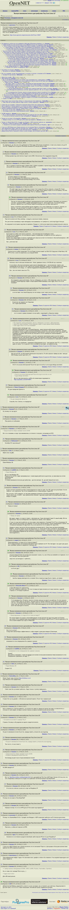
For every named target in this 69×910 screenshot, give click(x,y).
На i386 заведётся (6, 113)
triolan (51, 53)
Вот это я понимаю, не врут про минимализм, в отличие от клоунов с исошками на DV (24, 73)
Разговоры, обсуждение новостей (14, 17)
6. (1, 448)
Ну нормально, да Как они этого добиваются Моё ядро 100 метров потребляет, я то (23, 43)
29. (4, 737)
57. (7, 385)
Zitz (14, 77)
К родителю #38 (47, 305)
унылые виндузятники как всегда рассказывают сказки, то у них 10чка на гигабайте (27, 86)
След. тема (66, 892)
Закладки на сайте (6, 907)
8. (1, 674)
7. (1, 458)
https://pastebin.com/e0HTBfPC (22, 379)
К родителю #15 (47, 547)
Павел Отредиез (24, 66)
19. (2, 704)
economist (48, 122)
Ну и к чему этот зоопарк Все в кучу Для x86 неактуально (17, 129)
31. (2, 763)
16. (9, 185)
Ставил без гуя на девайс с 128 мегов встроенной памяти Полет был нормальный (23, 104)
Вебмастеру (64, 908)
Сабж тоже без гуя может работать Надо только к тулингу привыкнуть (21, 102)
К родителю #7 (48, 670)
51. (13, 309)
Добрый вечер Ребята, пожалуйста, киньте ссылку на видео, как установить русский (23, 131)
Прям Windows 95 (6, 78)
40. (4, 823)
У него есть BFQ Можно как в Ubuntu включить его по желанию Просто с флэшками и (24, 127)
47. (6, 784)
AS (16, 87)
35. (9, 258)
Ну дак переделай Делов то (12, 66)
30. (4, 749)
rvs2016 (48, 79)
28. (6, 626)
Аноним (47, 43)
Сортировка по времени (61, 135)
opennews (12, 25)
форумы (5, 10)
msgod (52, 84)
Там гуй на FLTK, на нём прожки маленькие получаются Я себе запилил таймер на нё (29, 62)
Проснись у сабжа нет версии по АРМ (13, 123)
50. (2, 853)
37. (2, 813)
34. (2, 793)
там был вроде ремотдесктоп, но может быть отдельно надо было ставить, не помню (30, 88)
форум (47, 2)
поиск (24, 10)
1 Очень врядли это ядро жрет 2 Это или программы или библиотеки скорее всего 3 (26, 47)
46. (7, 646)
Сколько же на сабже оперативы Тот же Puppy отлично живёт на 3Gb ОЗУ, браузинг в (27, 53)
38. (10, 275)
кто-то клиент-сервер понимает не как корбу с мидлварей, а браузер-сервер (29, 59)
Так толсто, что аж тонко (9, 109)
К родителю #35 (47, 357)
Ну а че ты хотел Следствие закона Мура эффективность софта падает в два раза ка (26, 94)
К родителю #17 (47, 391)
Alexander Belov (54, 89)
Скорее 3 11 (6, 98)
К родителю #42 (47, 592)
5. (5, 161)
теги (51, 2)
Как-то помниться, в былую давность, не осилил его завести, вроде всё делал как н (23, 106)
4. (1, 426)
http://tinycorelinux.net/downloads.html (20, 777)
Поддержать (57, 908)
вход (53, 0)
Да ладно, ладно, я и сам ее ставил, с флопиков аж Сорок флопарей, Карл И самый (28, 83)
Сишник (54, 62)
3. (3, 151)
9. (3, 416)
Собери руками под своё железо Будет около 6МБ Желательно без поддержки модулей (25, 44)
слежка (54, 10)
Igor (49, 124)
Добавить (50, 908)
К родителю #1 (48, 226)
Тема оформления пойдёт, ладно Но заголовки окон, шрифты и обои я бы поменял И (23, 128)
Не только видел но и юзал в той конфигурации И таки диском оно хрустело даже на (28, 93)
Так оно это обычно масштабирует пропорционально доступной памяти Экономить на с (29, 49)
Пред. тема (61, 892)
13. (4, 215)
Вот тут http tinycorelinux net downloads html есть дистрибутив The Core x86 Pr (23, 114)
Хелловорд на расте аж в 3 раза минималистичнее (16, 111)
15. (6, 485)
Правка (54, 37)
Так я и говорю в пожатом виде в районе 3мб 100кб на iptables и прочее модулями (25, 46)
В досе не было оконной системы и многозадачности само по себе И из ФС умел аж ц (26, 81)
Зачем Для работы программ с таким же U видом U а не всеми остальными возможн (26, 97)
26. (7, 247)
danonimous (49, 128)
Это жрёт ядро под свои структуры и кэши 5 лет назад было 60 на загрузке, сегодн (27, 48)
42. (7, 538)
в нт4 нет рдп (10, 87)
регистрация (57, 0)
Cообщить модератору (63, 37)
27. (2, 727)
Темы (57, 892)
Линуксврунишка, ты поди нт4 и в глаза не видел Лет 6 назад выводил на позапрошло (27, 84)
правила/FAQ (14, 10)
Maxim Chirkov (64, 907)
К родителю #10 (47, 633)
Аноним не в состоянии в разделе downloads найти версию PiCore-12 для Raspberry (25, 124)
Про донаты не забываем (9, 71)
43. (4, 661)
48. (12, 298)
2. (1, 407)
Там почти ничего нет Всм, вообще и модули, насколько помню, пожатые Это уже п (24, 51)
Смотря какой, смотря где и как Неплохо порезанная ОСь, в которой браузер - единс (30, 61)
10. (4, 468)
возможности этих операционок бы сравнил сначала (17, 96)
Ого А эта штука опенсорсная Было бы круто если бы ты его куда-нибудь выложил (29, 63)
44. (2, 842)
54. (12, 318)
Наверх (54, 148)
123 (46, 131)
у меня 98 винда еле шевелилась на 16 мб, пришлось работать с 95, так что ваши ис (28, 89)
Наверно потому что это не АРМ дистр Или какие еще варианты (19, 119)
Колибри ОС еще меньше (9, 74)
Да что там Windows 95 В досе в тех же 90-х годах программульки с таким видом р (24, 79)
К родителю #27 (47, 759)
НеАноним (19, 74)
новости (38, 2)
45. (4, 773)
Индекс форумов (51, 892)
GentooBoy (45, 101)
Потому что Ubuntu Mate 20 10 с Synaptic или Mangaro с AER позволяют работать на (23, 122)
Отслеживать (65, 19)
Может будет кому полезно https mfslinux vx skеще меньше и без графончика (22, 101)
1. (1, 140)
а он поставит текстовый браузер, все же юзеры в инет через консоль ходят (27, 57)
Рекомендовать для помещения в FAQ (40, 892)
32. (7, 501)
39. (4, 803)
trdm (10, 98)
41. (12, 288)
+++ (43, 2)
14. (7, 172)
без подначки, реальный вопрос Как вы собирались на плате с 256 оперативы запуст (29, 56)
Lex (47, 51)
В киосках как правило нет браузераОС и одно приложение (23, 58)
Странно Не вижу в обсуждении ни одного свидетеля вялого (17, 107)
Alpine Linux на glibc (7, 77)
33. (6, 637)
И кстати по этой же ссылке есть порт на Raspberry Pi (17, 116)
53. (10, 349)
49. (6, 832)
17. (6, 229)
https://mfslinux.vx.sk (25, 678)
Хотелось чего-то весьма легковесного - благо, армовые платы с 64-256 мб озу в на (27, 54)
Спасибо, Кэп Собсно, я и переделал (15, 67)
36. (4, 438)
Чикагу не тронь (9, 82)
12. (4, 685)
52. (2, 864)
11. (2, 694)
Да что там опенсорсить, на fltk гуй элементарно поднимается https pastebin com (30, 64)
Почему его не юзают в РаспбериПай (11, 118)
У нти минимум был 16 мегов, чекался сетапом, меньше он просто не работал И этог (29, 92)
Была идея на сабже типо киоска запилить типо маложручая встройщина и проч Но (25, 52)
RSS (64, 10)
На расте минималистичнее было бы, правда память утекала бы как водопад (21, 108)
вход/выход (44, 10)
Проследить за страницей (8, 908)
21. (2, 715)
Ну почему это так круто (8, 69)
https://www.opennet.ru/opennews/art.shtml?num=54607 (25, 35)
